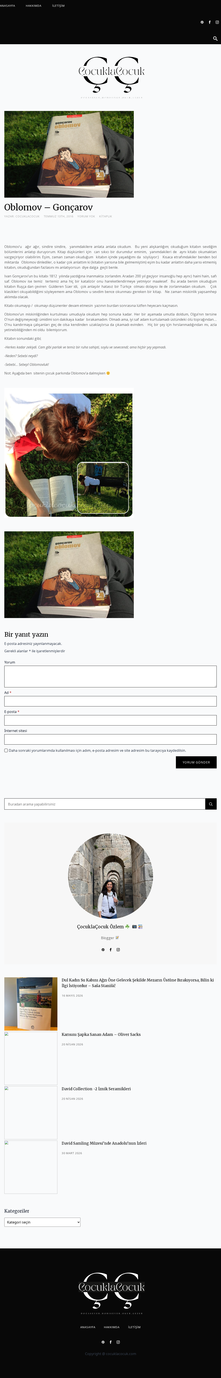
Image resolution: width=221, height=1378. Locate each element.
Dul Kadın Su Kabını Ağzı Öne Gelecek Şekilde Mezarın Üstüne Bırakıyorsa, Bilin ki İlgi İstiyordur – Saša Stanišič (138, 983)
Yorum (9, 662)
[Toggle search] (215, 38)
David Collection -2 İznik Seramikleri (96, 1089)
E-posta (11, 711)
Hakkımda (33, 6)
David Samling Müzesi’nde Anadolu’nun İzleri (104, 1143)
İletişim (58, 6)
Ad (7, 692)
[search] (210, 804)
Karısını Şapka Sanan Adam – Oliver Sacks (101, 1034)
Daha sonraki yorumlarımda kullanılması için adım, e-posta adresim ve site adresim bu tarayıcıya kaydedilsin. (97, 750)
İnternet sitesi (15, 730)
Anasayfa (7, 6)
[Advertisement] (82, 231)
